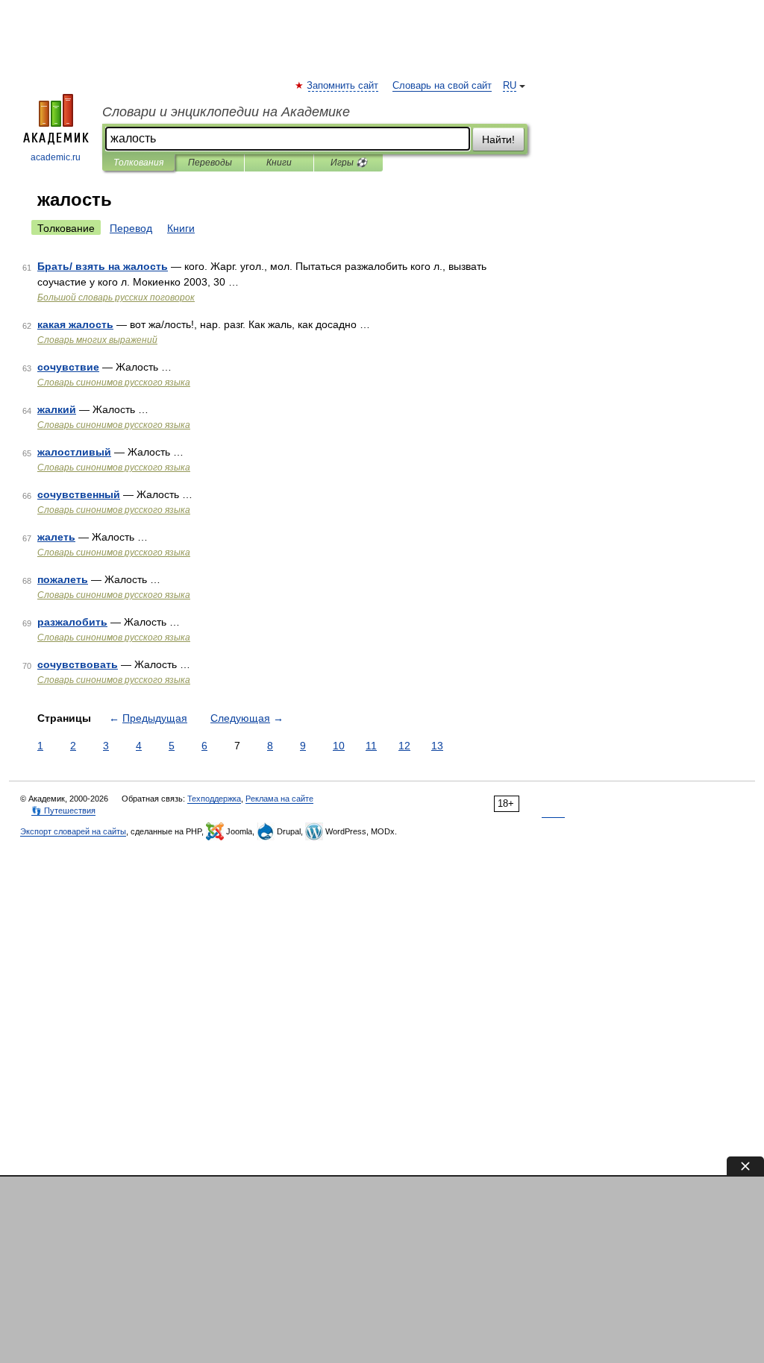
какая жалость (75, 324)
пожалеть (62, 579)
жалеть (56, 537)
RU (509, 86)
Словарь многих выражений (97, 340)
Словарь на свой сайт (442, 86)
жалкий (56, 409)
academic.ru (56, 157)
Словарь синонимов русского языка (113, 382)
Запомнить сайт (343, 86)
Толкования (138, 162)
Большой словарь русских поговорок (116, 297)
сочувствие (68, 367)
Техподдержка (214, 798)
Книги (279, 162)
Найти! (498, 139)
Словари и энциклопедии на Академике (226, 111)
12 (404, 746)
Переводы (210, 162)
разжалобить (72, 622)
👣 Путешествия (63, 810)
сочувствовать (77, 664)
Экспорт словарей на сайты (73, 831)
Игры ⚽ (349, 162)
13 (437, 746)
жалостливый (74, 452)
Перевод (131, 228)
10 (339, 746)
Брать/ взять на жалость (102, 266)
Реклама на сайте (279, 798)
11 (371, 746)
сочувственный (78, 494)
